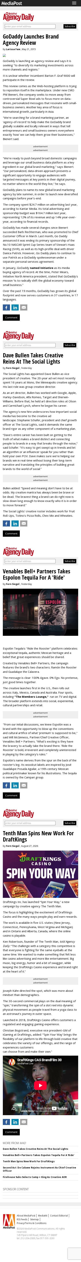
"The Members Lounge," (31, 696)
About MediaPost (26, 1215)
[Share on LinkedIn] (15, 307)
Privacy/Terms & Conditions (31, 1223)
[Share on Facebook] (6, 307)
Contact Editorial (59, 1215)
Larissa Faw (13, 49)
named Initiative (41, 268)
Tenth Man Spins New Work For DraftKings (29, 1161)
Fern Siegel (12, 368)
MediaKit (42, 1215)
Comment (11, 317)
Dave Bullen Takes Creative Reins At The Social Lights (35, 1149)
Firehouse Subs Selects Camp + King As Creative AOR (35, 1177)
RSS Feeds (22, 1219)
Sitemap (34, 1219)
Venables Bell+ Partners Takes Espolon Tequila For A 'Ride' (38, 1155)
